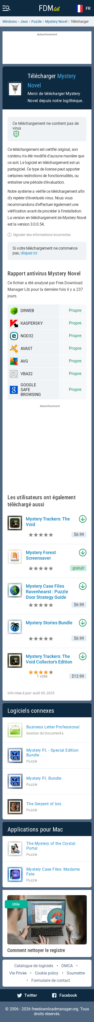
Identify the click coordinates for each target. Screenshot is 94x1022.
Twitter (30, 995)
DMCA (67, 965)
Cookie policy (46, 973)
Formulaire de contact (50, 980)
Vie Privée (18, 973)
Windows (10, 21)
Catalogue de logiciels (33, 965)
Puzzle (36, 21)
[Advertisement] (47, 48)
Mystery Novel (56, 21)
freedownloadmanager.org (55, 1009)
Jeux (24, 21)
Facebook (68, 995)
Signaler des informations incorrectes (42, 235)
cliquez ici (29, 253)
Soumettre (76, 973)
